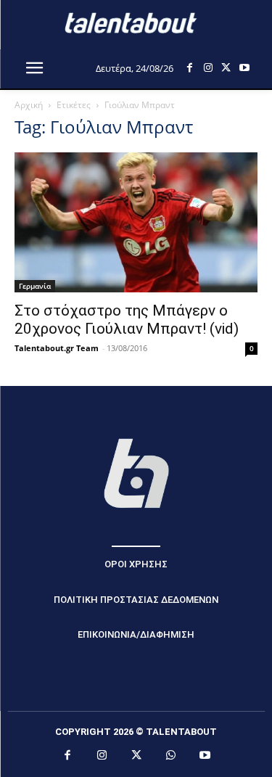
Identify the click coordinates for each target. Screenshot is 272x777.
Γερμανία (35, 286)
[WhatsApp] (170, 756)
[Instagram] (208, 68)
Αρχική (29, 105)
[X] (226, 68)
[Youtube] (244, 68)
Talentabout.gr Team (57, 347)
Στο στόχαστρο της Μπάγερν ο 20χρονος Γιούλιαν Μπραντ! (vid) (127, 319)
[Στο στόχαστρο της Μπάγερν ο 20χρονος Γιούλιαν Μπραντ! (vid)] (136, 222)
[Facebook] (189, 68)
